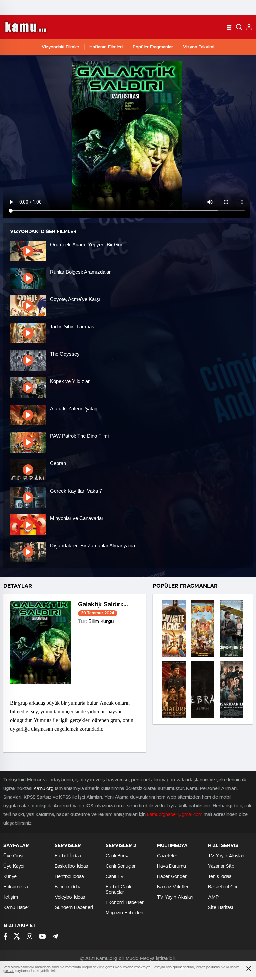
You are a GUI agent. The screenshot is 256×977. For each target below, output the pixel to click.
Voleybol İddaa (70, 897)
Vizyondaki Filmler (60, 47)
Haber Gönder (172, 876)
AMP (213, 897)
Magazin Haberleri (124, 913)
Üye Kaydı (13, 866)
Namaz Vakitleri (173, 887)
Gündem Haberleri (74, 907)
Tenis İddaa (219, 876)
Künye (10, 876)
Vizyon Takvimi (198, 47)
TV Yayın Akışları (175, 897)
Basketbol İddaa (71, 866)
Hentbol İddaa (69, 876)
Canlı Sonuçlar (121, 866)
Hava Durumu (171, 866)
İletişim (10, 897)
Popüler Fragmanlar (153, 47)
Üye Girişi (13, 856)
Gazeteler (167, 856)
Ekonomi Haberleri (125, 902)
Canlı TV (115, 876)
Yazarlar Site (221, 866)
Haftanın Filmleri (106, 47)
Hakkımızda (15, 887)
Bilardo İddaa (68, 887)
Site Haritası (220, 907)
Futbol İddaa (68, 856)
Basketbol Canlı (224, 887)
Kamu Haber (16, 907)
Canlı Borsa (117, 856)
